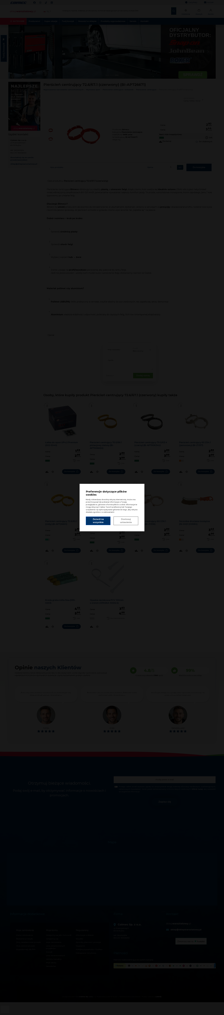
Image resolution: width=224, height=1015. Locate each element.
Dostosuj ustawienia (126, 521)
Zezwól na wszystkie (98, 521)
